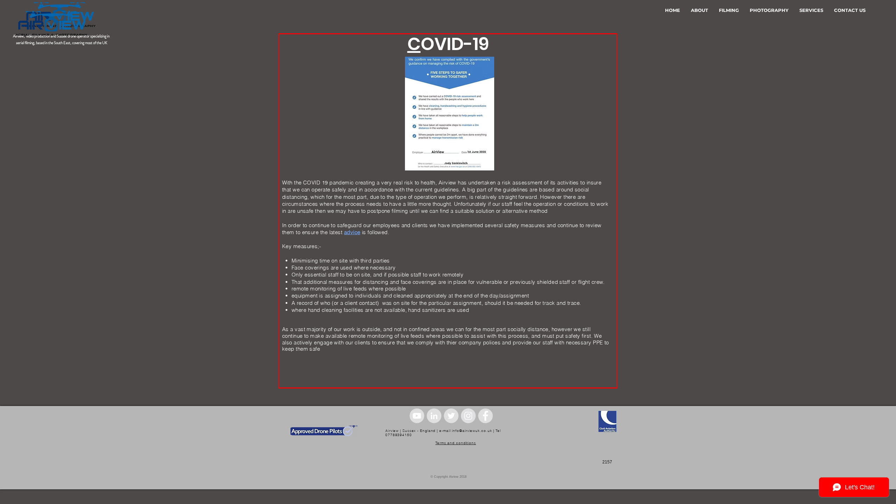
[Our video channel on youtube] (417, 415)
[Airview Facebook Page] (485, 415)
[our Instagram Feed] (468, 415)
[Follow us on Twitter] (451, 415)
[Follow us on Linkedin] (434, 415)
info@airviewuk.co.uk (472, 430)
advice (352, 232)
